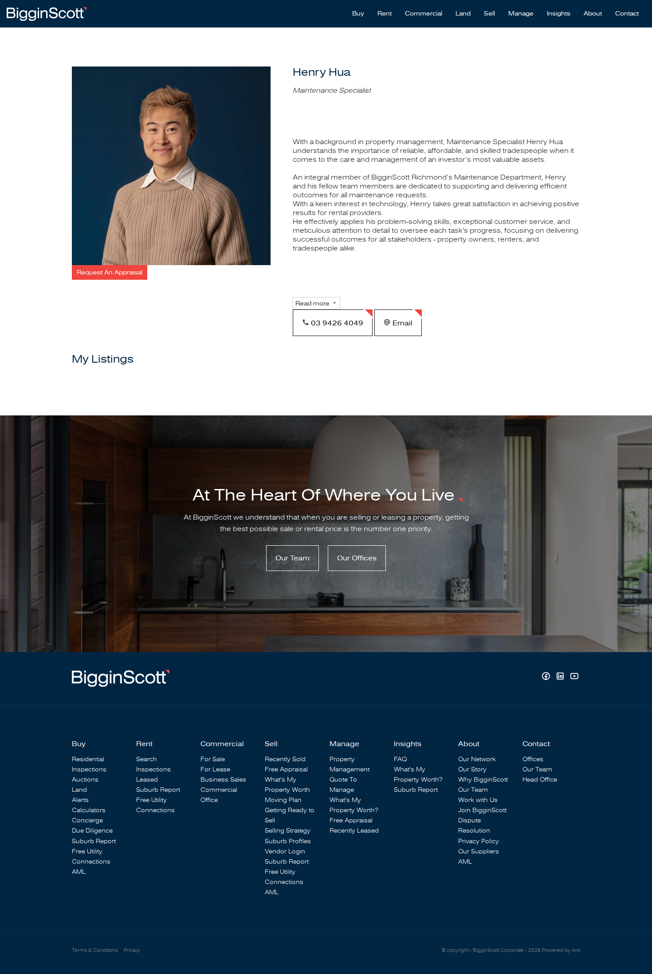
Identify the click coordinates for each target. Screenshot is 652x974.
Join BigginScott (482, 810)
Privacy (132, 950)
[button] (109, 272)
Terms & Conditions (95, 950)
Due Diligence (92, 830)
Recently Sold (285, 759)
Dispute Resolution (474, 825)
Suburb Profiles (288, 841)
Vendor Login (285, 851)
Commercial (423, 13)
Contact (627, 13)
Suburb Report (94, 841)
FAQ (400, 759)
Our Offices (357, 558)
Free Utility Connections (91, 856)
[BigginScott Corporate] (46, 13)
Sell (489, 13)
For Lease (215, 769)
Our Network (477, 759)
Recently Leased (354, 830)
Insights (558, 13)
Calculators (89, 810)
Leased (147, 779)
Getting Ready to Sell (289, 815)
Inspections (89, 769)
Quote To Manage (343, 785)
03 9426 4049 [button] (336, 323)
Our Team (292, 558)
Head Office (539, 779)
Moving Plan (283, 800)
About (593, 13)
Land (463, 13)
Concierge (87, 820)
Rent (384, 13)
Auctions (85, 779)
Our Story (472, 769)
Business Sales (223, 779)
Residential (88, 759)
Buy (358, 13)
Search (146, 759)
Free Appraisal (286, 769)
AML (79, 872)
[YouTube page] (574, 677)
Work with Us (478, 800)
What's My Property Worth (287, 785)
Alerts (80, 800)
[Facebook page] (547, 677)
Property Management (349, 764)
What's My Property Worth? (354, 805)
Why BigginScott (483, 779)
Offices (532, 759)
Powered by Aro (561, 950)
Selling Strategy (287, 830)
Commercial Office (218, 795)
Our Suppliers (478, 851)
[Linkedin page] (561, 677)
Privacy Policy (478, 841)
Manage (521, 13)
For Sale (212, 759)
